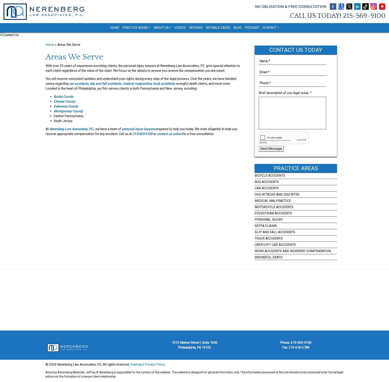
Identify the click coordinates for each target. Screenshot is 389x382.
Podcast (252, 28)
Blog (238, 28)
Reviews (196, 28)
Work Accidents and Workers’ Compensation (293, 251)
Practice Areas (135, 28)
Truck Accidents (269, 238)
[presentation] (283, 137)
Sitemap (136, 364)
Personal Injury (269, 219)
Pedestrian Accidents (273, 213)
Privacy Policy (155, 364)
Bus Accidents (267, 182)
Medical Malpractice (273, 201)
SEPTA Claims (266, 226)
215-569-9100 (364, 16)
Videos (180, 28)
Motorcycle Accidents (274, 207)
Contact (270, 28)
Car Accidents (267, 188)
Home (114, 28)
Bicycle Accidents (270, 176)
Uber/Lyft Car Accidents (275, 245)
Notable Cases (218, 28)
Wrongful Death (268, 257)
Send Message (271, 149)
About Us (161, 28)
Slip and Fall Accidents (275, 232)
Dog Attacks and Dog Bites (277, 194)
